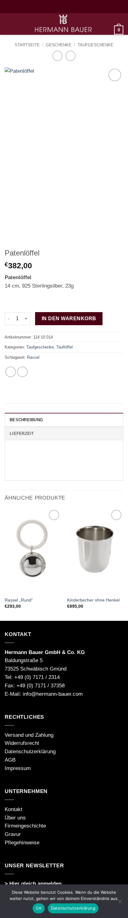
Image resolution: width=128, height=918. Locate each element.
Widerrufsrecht (22, 743)
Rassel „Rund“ (19, 599)
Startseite (27, 45)
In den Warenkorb (69, 318)
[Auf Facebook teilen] (10, 372)
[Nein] (119, 903)
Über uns (15, 818)
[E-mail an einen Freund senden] (22, 372)
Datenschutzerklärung (30, 751)
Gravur (13, 834)
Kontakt (13, 809)
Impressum (18, 768)
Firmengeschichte (25, 826)
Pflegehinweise (22, 843)
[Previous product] (71, 56)
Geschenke (58, 45)
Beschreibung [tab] (26, 419)
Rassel (33, 357)
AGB (10, 760)
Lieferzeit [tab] (22, 433)
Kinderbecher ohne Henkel (93, 599)
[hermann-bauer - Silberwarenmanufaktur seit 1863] (63, 24)
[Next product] (58, 56)
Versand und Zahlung (29, 735)
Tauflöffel (64, 347)
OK (39, 908)
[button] (9, 24)
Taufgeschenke (95, 45)
